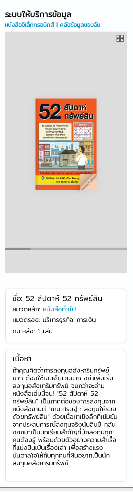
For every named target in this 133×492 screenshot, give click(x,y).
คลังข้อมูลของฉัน (80, 24)
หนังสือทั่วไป (59, 309)
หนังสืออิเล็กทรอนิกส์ (29, 24)
